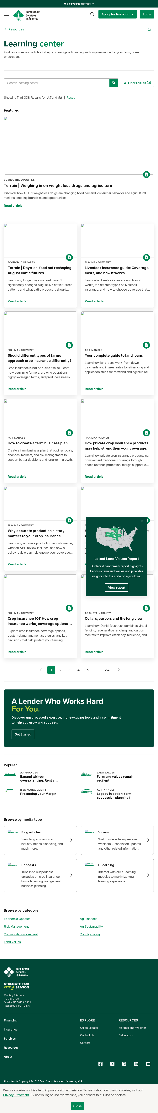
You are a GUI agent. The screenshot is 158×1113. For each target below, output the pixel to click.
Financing (10, 1020)
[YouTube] (148, 1064)
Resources (11, 1047)
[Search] (92, 14)
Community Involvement (21, 934)
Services (10, 1038)
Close (77, 1106)
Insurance (11, 1029)
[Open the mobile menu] (6, 15)
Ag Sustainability (91, 926)
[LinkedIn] (136, 1064)
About (8, 1056)
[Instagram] (124, 1064)
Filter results (139, 83)
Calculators (126, 1035)
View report (116, 587)
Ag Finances (88, 919)
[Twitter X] (112, 1064)
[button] (117, 14)
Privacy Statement (16, 1095)
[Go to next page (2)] (119, 670)
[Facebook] (100, 1064)
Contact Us (87, 1035)
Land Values (12, 942)
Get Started (23, 734)
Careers (85, 1042)
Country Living (90, 934)
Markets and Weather (132, 1027)
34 (107, 670)
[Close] (142, 520)
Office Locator (89, 1027)
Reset (70, 97)
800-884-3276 (21, 1005)
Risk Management (16, 926)
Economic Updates (17, 919)
